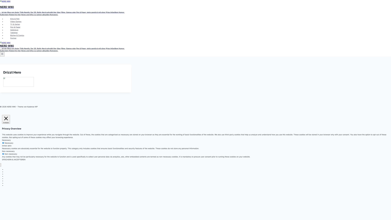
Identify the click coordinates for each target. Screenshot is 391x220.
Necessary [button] (6, 140)
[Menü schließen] (0, 165)
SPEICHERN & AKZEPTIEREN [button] (13, 160)
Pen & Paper (15, 27)
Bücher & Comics (17, 35)
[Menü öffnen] (2, 54)
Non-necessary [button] (8, 151)
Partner (13, 38)
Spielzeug (14, 30)
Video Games (15, 22)
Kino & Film (14, 19)
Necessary (9, 143)
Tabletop (14, 33)
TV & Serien (15, 24)
